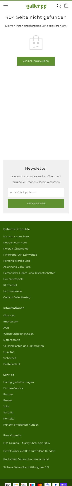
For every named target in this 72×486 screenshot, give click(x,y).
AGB (6, 327)
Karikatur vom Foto (16, 236)
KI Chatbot (10, 285)
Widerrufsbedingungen (18, 333)
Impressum (10, 321)
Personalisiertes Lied (16, 260)
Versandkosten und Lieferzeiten (23, 346)
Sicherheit (9, 358)
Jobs (6, 406)
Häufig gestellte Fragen (18, 382)
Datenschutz (11, 339)
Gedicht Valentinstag (16, 297)
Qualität (8, 352)
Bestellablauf (11, 364)
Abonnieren (36, 203)
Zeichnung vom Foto (17, 267)
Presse (7, 400)
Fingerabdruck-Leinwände (20, 254)
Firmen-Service (13, 388)
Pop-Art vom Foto (15, 242)
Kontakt (8, 418)
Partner (8, 394)
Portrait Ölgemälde (15, 248)
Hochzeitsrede (12, 291)
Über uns (9, 315)
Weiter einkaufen (36, 61)
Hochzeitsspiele (13, 279)
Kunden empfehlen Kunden (21, 424)
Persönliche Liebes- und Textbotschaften (29, 273)
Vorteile (8, 412)
